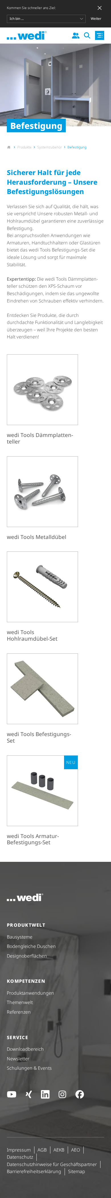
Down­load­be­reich (25, 1049)
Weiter (96, 18)
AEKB (59, 1150)
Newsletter (18, 1059)
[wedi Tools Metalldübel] (42, 499)
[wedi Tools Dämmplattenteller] (42, 400)
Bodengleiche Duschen (31, 946)
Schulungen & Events (29, 1068)
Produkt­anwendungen (30, 993)
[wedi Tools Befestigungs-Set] (42, 699)
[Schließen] (99, 7)
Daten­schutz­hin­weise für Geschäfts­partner (52, 1164)
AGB (42, 1150)
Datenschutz (20, 1157)
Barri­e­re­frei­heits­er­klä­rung (34, 1171)
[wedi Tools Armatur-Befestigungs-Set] (42, 801)
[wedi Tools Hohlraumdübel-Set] (42, 597)
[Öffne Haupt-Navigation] (99, 35)
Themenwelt (20, 1002)
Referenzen (19, 1012)
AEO (75, 1150)
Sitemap (76, 1171)
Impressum (19, 1150)
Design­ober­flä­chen (27, 956)
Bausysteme (19, 937)
